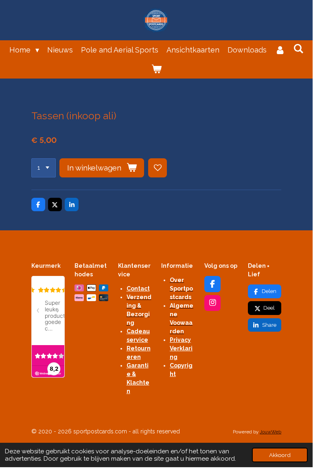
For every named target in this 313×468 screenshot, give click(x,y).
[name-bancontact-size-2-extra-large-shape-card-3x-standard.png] (91, 298)
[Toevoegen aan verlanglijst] (157, 167)
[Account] (280, 49)
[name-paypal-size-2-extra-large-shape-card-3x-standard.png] (103, 288)
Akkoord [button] (280, 455)
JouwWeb (270, 432)
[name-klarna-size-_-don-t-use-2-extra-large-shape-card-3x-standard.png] (79, 298)
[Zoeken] (298, 48)
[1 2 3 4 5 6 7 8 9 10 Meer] (43, 167)
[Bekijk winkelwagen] (156, 69)
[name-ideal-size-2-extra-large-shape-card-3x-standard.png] (79, 288)
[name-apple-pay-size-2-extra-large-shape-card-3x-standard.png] (91, 288)
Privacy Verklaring (181, 348)
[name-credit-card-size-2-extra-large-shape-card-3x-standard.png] (103, 298)
